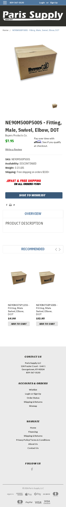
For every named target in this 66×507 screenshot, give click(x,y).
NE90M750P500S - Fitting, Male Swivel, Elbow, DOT (47, 309)
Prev (56, 249)
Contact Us (33, 448)
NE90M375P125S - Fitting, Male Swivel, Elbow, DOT (18, 309)
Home (5, 30)
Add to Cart (19, 323)
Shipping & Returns (33, 402)
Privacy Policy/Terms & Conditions (33, 440)
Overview (33, 213)
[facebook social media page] (32, 469)
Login (42, 2)
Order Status (33, 397)
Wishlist (33, 389)
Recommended (33, 249)
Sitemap (33, 406)
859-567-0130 (17, 2)
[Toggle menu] (5, 5)
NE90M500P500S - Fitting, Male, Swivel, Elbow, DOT (35, 30)
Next (59, 249)
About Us (33, 444)
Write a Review (13, 149)
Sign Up (54, 2)
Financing (33, 431)
